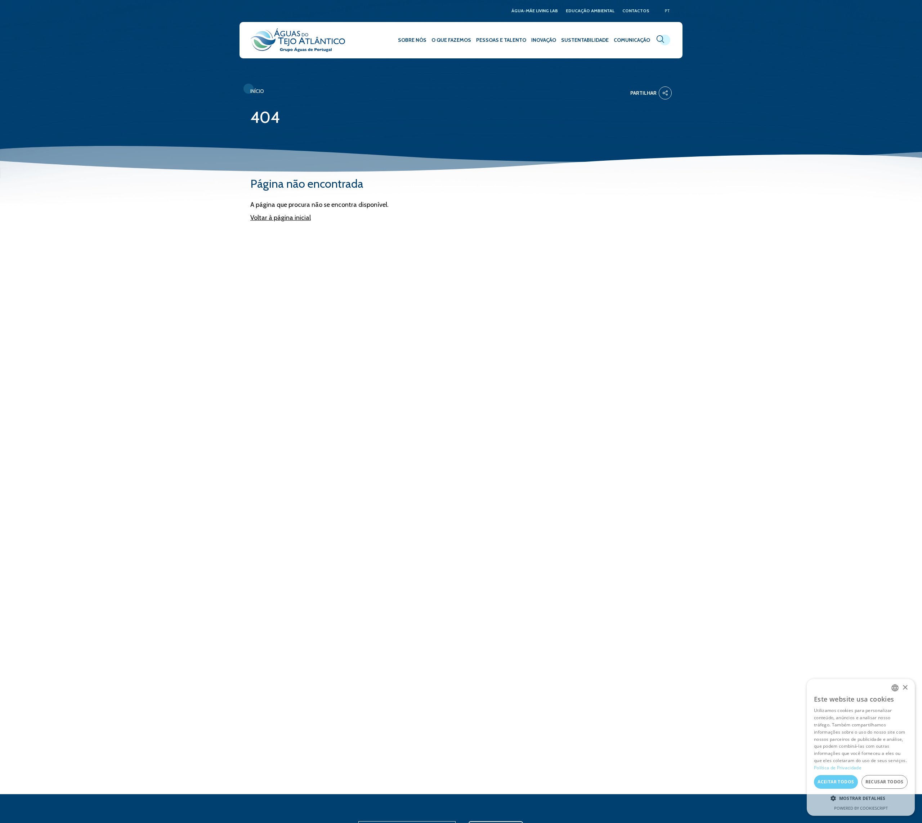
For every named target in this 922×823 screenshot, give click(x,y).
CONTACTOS (635, 11)
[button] (861, 798)
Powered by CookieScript (861, 808)
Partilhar (643, 93)
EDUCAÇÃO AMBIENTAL (590, 11)
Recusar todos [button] (884, 782)
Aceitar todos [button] (836, 782)
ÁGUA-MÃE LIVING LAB (534, 11)
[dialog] (861, 747)
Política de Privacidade (837, 768)
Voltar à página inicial (280, 218)
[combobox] (895, 687)
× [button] (905, 687)
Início (257, 91)
